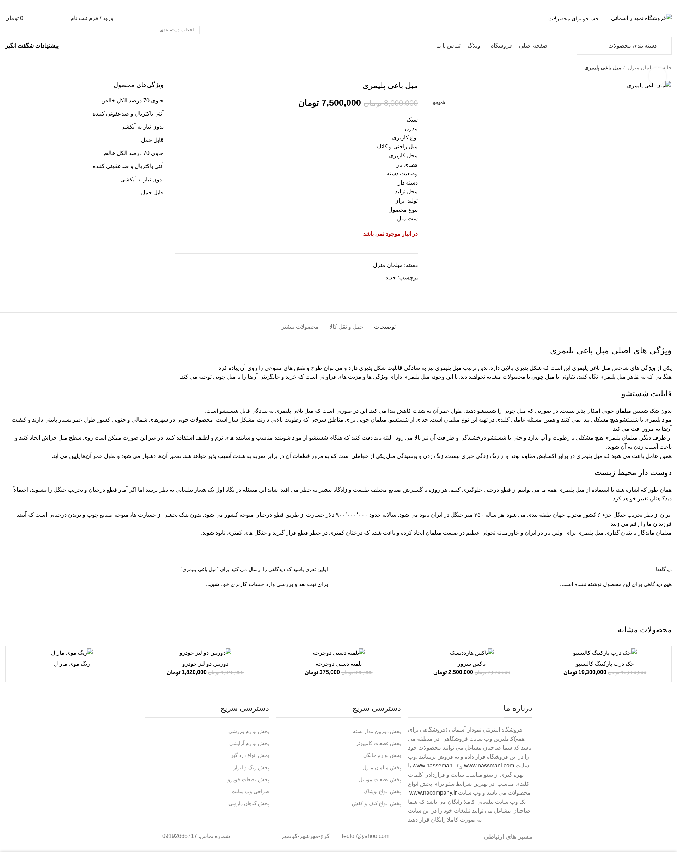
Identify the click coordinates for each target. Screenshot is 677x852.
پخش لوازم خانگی (382, 755)
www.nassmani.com (489, 766)
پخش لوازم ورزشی (248, 731)
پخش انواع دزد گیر (250, 755)
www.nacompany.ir (433, 793)
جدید (390, 277)
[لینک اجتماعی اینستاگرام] (396, 290)
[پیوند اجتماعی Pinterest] (380, 290)
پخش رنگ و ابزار (251, 767)
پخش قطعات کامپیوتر (378, 743)
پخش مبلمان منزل (382, 767)
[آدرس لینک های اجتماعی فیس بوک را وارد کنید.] (412, 290)
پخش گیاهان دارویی (248, 803)
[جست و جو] (130, 18)
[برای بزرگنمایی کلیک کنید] (657, 76)
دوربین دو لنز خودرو (205, 664)
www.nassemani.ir (435, 766)
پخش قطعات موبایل (380, 779)
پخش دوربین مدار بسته (377, 731)
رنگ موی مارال (72, 664)
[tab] (385, 323)
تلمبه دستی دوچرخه (339, 664)
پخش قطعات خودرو (248, 779)
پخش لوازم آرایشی (249, 743)
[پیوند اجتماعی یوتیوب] (388, 290)
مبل (602, 350)
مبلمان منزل (388, 265)
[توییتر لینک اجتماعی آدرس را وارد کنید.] (404, 290)
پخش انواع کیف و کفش (376, 803)
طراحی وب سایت (250, 791)
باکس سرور (472, 664)
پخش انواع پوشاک (382, 791)
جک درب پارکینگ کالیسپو (605, 664)
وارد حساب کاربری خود (247, 584)
